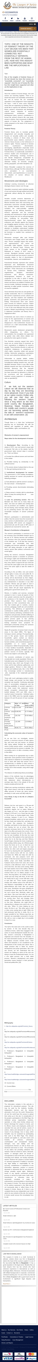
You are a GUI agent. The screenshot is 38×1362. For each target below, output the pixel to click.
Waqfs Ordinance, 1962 (9, 1216)
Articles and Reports (7, 1343)
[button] (31, 24)
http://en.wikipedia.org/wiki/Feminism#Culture (18, 1042)
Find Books (4, 1337)
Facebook (5, 20)
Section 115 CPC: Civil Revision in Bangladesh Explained (18, 1230)
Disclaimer (17, 1333)
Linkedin (18, 20)
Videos (26, 1330)
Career (3, 1333)
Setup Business (5, 1340)
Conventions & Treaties (16, 1337)
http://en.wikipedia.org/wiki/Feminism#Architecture (19, 1047)
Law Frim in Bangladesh (12, 1254)
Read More (6, 1284)
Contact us (10, 1333)
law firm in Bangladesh (20, 1263)
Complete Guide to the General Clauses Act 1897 (16, 1244)
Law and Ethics (9, 32)
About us (4, 1330)
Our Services (11, 1330)
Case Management (17, 1340)
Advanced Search (25, 28)
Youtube (24, 20)
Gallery (32, 1330)
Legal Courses (29, 1337)
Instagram (32, 20)
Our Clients (20, 1330)
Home (1, 32)
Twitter (12, 20)
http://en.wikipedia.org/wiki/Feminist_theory (19, 1026)
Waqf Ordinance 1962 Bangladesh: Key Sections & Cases (19, 1223)
